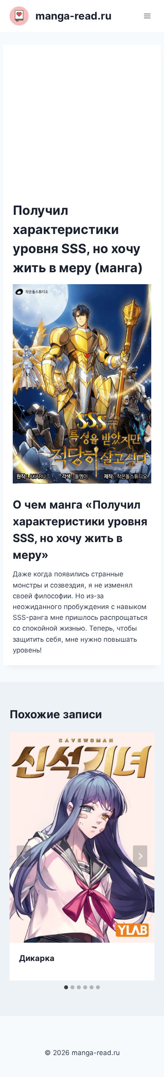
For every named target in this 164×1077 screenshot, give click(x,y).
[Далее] (140, 856)
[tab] (66, 987)
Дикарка (37, 958)
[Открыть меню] (147, 16)
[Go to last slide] (24, 856)
